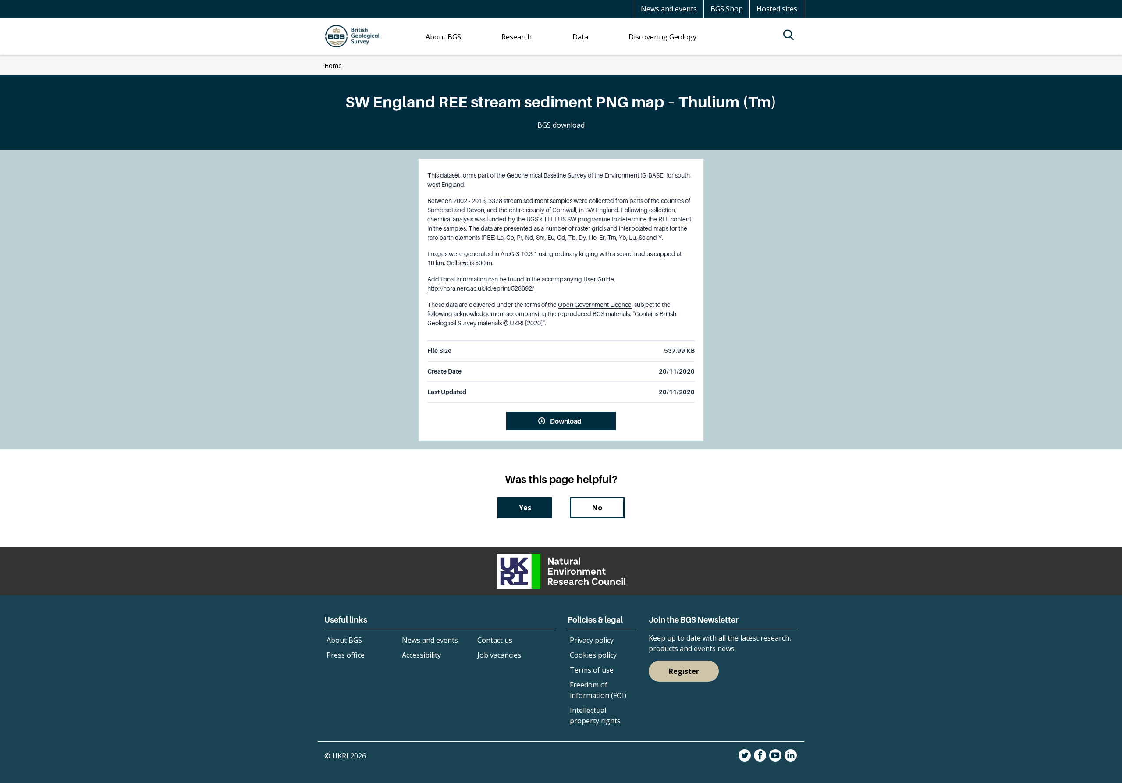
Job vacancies (499, 655)
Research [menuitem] (516, 37)
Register (684, 671)
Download (566, 421)
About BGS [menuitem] (443, 37)
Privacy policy (592, 640)
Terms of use (592, 670)
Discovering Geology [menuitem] (662, 37)
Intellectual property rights (595, 715)
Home (333, 65)
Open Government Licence (595, 304)
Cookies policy (593, 655)
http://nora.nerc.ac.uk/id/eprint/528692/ (480, 288)
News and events (669, 9)
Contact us (494, 640)
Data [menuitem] (580, 37)
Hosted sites (776, 9)
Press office (346, 655)
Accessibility (421, 655)
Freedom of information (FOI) (598, 690)
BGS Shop (726, 9)
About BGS (344, 640)
